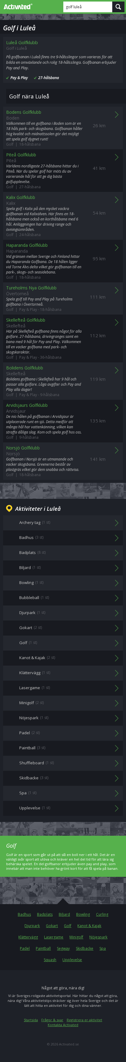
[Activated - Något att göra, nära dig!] (17, 6)
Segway (63, 948)
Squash (50, 959)
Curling (102, 914)
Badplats (45, 914)
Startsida (31, 1020)
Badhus (24, 914)
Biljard (64, 914)
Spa (102, 948)
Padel (25, 948)
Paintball (43, 948)
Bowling (83, 914)
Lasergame (53, 937)
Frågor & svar (52, 1020)
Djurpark (32, 925)
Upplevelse (72, 959)
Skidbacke (84, 948)
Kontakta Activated (63, 1024)
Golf (67, 925)
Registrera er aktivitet (84, 1020)
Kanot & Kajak (89, 925)
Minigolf (76, 937)
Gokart (52, 925)
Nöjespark (98, 937)
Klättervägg (28, 937)
